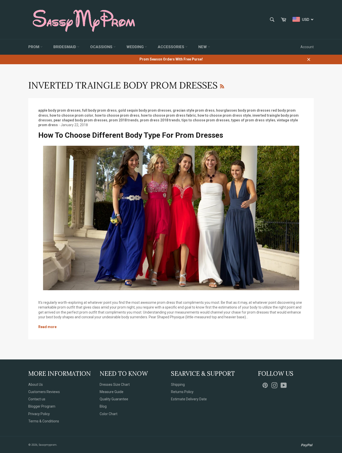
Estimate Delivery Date (189, 399)
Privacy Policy (39, 414)
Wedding (135, 47)
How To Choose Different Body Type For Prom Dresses (130, 135)
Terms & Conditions (43, 421)
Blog (103, 406)
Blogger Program (41, 406)
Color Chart (108, 414)
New (203, 47)
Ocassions (101, 47)
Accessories (171, 47)
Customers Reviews (44, 392)
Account (307, 47)
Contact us (36, 399)
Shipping (178, 385)
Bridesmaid (65, 47)
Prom (34, 47)
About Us (35, 385)
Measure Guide (111, 392)
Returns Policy (182, 392)
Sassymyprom (48, 444)
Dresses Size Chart (115, 385)
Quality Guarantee (114, 399)
